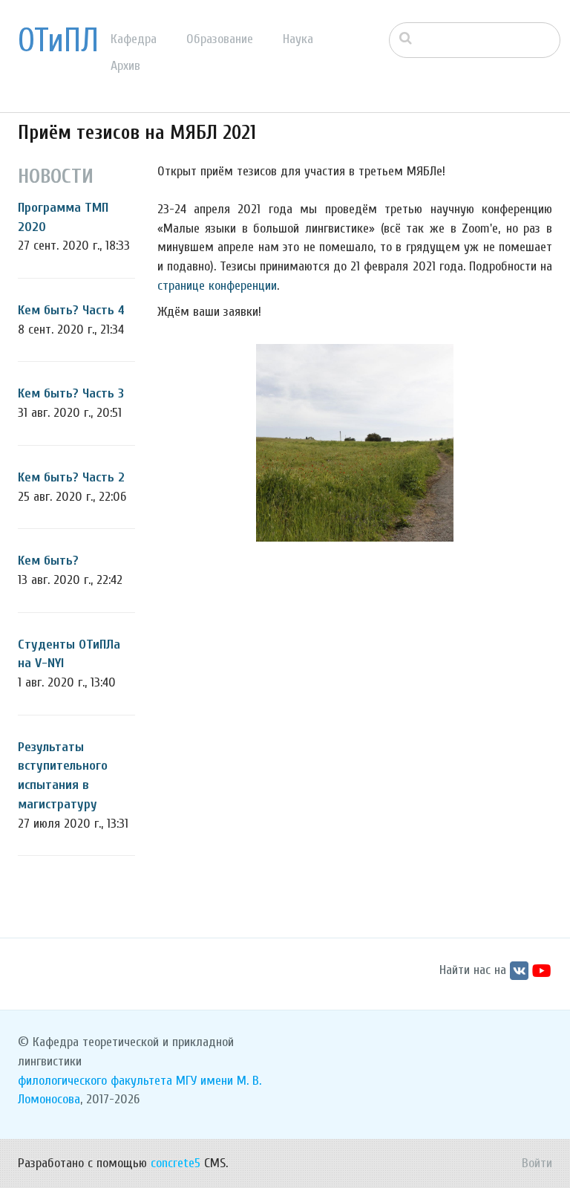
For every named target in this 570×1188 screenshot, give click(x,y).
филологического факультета (95, 1080)
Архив (125, 66)
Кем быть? (48, 560)
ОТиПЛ (58, 41)
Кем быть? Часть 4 (71, 310)
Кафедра (134, 39)
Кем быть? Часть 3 (71, 393)
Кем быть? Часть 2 (71, 477)
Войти (537, 1163)
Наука (298, 39)
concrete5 (175, 1163)
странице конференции (217, 285)
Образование (219, 39)
